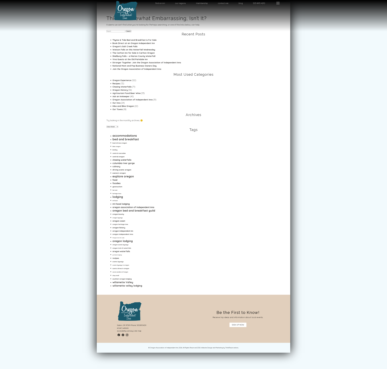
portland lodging (117, 255)
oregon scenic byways (120, 245)
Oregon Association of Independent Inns (132, 99)
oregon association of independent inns (133, 207)
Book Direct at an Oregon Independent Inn (133, 43)
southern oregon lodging (122, 279)
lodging (117, 197)
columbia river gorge (123, 163)
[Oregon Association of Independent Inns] (125, 20)
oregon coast (118, 221)
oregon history (118, 228)
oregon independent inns (122, 234)
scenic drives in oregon (120, 268)
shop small (115, 275)
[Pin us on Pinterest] (123, 335)
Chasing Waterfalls (122, 86)
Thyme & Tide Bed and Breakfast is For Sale (134, 40)
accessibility (121, 331)
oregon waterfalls (121, 251)
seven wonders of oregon (120, 272)
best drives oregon (119, 143)
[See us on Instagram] (127, 335)
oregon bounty (118, 214)
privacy (130, 331)
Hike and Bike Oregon (123, 106)
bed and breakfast (125, 139)
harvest (114, 190)
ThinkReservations (231, 348)
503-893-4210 (259, 3)
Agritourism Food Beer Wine (126, 93)
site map (138, 331)
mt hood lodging (121, 203)
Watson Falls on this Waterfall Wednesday (133, 49)
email (119, 328)
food (114, 180)
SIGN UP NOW (238, 325)
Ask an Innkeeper (121, 96)
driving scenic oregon (121, 170)
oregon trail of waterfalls (121, 248)
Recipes (116, 83)
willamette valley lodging (127, 285)
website (126, 328)
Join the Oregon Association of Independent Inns (136, 69)
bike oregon (116, 146)
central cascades (119, 153)
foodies (116, 183)
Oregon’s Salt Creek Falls (124, 46)
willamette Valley (122, 282)
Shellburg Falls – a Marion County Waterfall (133, 56)
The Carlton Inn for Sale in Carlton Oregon (133, 53)
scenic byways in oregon (120, 265)
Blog (241, 3)
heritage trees (116, 193)
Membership (202, 3)
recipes (115, 258)
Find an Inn (160, 3)
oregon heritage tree (120, 224)
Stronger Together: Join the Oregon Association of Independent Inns (146, 62)
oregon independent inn (122, 231)
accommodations (124, 135)
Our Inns (116, 103)
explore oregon (123, 176)
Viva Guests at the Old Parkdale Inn (130, 59)
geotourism (117, 187)
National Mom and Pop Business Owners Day (134, 66)
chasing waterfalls (121, 160)
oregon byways (117, 218)
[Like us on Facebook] (119, 335)
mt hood (115, 200)
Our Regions (180, 3)
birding (114, 150)
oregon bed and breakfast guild (133, 210)
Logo (121, 3)
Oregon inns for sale (118, 237)
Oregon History (120, 90)
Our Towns (117, 109)
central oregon (118, 157)
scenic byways (118, 262)
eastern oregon (119, 173)
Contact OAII (223, 3)
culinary (116, 166)
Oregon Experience (121, 80)
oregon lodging (122, 241)
